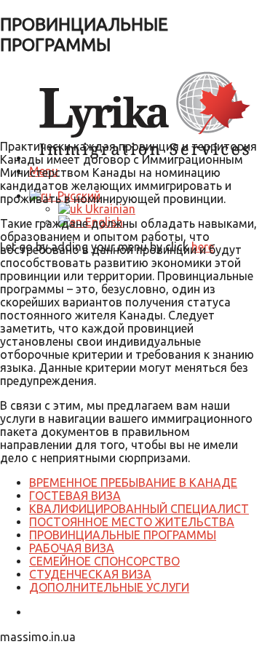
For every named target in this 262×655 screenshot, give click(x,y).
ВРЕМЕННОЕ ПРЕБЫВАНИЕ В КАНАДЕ (133, 482)
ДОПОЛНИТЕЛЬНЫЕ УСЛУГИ (109, 587)
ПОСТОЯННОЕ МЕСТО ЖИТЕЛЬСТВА (131, 521)
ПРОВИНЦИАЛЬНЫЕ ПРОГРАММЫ (122, 534)
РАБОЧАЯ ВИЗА (71, 548)
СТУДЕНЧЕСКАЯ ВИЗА (90, 574)
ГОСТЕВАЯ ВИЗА (75, 495)
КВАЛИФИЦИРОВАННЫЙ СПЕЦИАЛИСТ (139, 508)
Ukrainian (108, 208)
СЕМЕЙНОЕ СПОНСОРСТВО (104, 561)
